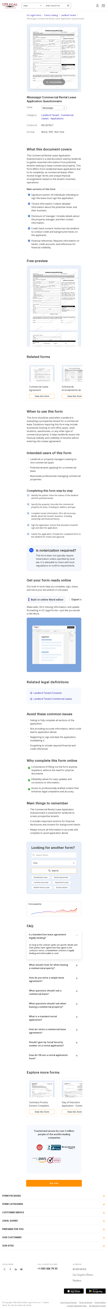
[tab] (46, 599)
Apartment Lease (62, 882)
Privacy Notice (100, 1302)
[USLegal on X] (4, 1269)
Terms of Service (85, 1302)
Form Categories (12, 1204)
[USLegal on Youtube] (21, 1269)
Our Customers (12, 1237)
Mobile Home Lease (42, 887)
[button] (103, 5)
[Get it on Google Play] (96, 1291)
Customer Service (13, 1212)
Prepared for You (13, 1229)
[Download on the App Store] (74, 1291)
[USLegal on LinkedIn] (16, 1269)
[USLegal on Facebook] (10, 1269)
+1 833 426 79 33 (47, 1268)
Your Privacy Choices (68, 1302)
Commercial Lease (41, 882)
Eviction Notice (62, 887)
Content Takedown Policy (77, 1306)
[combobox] (33, 5)
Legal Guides (10, 1220)
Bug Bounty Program (97, 1306)
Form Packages (11, 1195)
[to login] (97, 5)
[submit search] (68, 5)
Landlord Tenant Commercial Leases (52, 698)
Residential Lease (41, 877)
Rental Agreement (61, 877)
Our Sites (8, 1245)
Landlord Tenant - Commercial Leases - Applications (57, 117)
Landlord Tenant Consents (47, 692)
